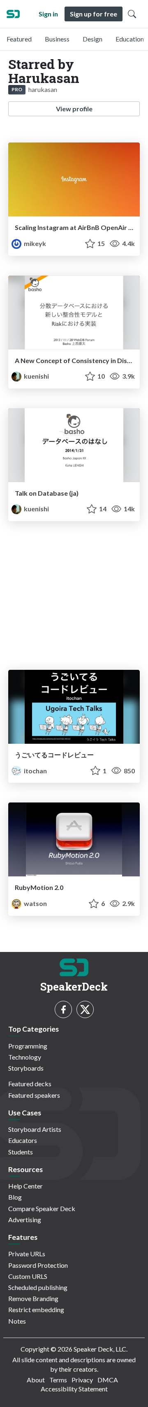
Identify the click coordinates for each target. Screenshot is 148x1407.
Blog (15, 1197)
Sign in (48, 14)
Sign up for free (93, 14)
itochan (35, 771)
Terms (58, 1380)
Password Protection (38, 1265)
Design (92, 39)
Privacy (82, 1380)
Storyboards (26, 1068)
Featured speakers (34, 1095)
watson (35, 903)
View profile (74, 109)
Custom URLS (27, 1276)
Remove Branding (33, 1298)
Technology (24, 1057)
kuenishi (36, 376)
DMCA (107, 1380)
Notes (17, 1321)
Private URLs (26, 1254)
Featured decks (29, 1083)
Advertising (24, 1219)
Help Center (25, 1186)
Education (130, 39)
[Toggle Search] (132, 14)
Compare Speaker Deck (41, 1208)
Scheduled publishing (37, 1287)
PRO (17, 89)
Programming (27, 1046)
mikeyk (34, 243)
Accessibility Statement (74, 1389)
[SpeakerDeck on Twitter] (85, 1009)
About (36, 1380)
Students (20, 1152)
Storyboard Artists (34, 1129)
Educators (22, 1140)
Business (57, 39)
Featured (19, 39)
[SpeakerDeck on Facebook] (63, 1009)
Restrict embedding (36, 1309)
